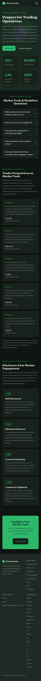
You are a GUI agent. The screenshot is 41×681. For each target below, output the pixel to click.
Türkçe (28, 627)
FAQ (27, 586)
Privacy (4, 598)
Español (29, 609)
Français (29, 605)
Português (29, 616)
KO (27, 638)
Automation (30, 571)
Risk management (32, 575)
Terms (4, 602)
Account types (31, 578)
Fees (28, 582)
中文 (27, 642)
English (28, 598)
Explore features (25, 48)
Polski (28, 623)
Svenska (29, 663)
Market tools (30, 568)
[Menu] (36, 3)
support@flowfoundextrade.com (12, 605)
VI (27, 656)
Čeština (28, 660)
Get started (9, 48)
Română (29, 667)
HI (27, 645)
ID (27, 649)
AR (27, 631)
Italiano (28, 613)
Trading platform (31, 564)
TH (27, 652)
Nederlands (30, 620)
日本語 (28, 634)
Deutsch (29, 602)
